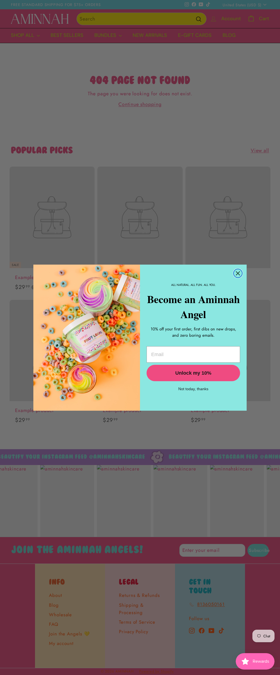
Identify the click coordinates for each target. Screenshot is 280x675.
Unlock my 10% (193, 373)
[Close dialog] (238, 273)
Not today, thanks (193, 389)
